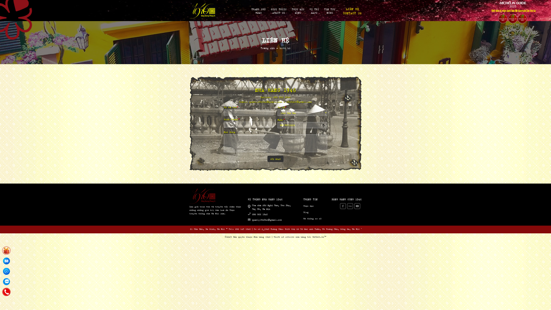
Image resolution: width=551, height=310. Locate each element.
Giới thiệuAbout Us (279, 10)
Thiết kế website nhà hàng (290, 236)
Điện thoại (232, 119)
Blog (306, 212)
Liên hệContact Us (352, 10)
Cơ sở (282, 107)
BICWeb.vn (318, 236)
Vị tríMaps (314, 10)
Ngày (281, 119)
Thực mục (308, 205)
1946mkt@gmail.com (299, 101)
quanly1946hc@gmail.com (265, 101)
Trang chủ (268, 47)
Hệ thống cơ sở (312, 218)
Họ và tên (231, 107)
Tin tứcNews (329, 10)
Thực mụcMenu (298, 10)
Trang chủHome (258, 10)
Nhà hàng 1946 (262, 236)
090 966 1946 (282, 97)
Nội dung (229, 131)
